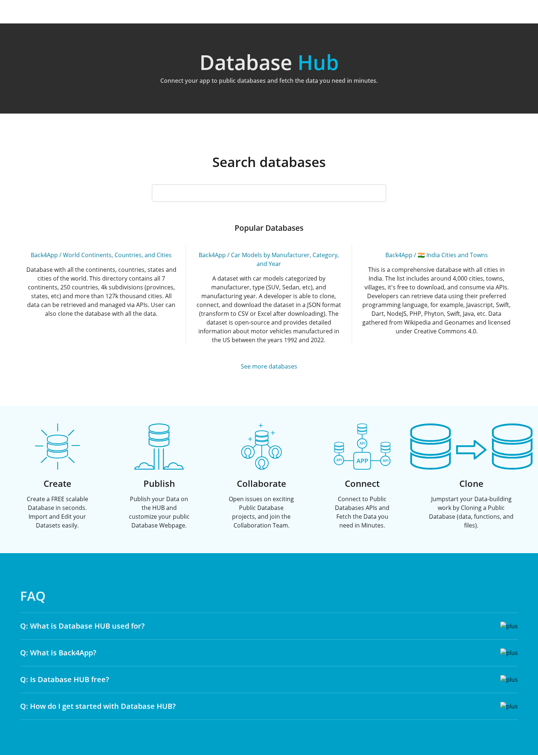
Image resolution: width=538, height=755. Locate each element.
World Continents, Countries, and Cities (117, 255)
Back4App (44, 255)
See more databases (269, 366)
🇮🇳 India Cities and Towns (453, 255)
